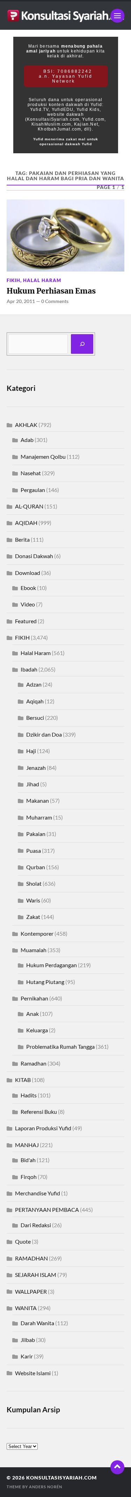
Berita (22, 539)
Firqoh (29, 1176)
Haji (31, 750)
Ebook (28, 587)
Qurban (35, 867)
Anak (32, 1013)
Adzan (34, 684)
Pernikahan (34, 998)
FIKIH (13, 280)
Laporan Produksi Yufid (43, 1128)
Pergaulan (33, 489)
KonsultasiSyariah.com (61, 1478)
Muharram (39, 817)
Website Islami (33, 1373)
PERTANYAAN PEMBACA (47, 1209)
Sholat (34, 883)
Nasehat (31, 473)
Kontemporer (37, 933)
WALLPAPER (31, 1291)
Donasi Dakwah (34, 556)
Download (27, 572)
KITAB (23, 1079)
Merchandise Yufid (37, 1193)
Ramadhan (33, 1063)
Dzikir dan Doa (44, 734)
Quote (23, 1241)
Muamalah (33, 950)
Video (28, 604)
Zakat (33, 916)
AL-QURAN (29, 506)
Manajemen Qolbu (43, 456)
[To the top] (117, 1467)
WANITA (26, 1308)
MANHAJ (27, 1144)
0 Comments (54, 301)
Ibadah (29, 669)
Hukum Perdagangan (51, 965)
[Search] (82, 344)
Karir (27, 1356)
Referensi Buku (39, 1111)
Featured (26, 621)
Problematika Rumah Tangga (60, 1046)
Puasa (33, 850)
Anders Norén (45, 1486)
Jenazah (36, 767)
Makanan (37, 800)
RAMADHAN (31, 1258)
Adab (27, 439)
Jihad (32, 784)
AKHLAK (26, 424)
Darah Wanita (37, 1323)
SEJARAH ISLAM (35, 1274)
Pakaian (35, 833)
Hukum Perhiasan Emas (51, 291)
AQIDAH (26, 522)
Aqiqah (35, 701)
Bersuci (35, 717)
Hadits (29, 1095)
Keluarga (37, 1030)
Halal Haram (42, 280)
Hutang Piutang (45, 981)
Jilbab (28, 1339)
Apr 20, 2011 (21, 301)
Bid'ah (28, 1160)
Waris (33, 900)
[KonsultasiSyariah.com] (66, 15)
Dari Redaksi (36, 1225)
